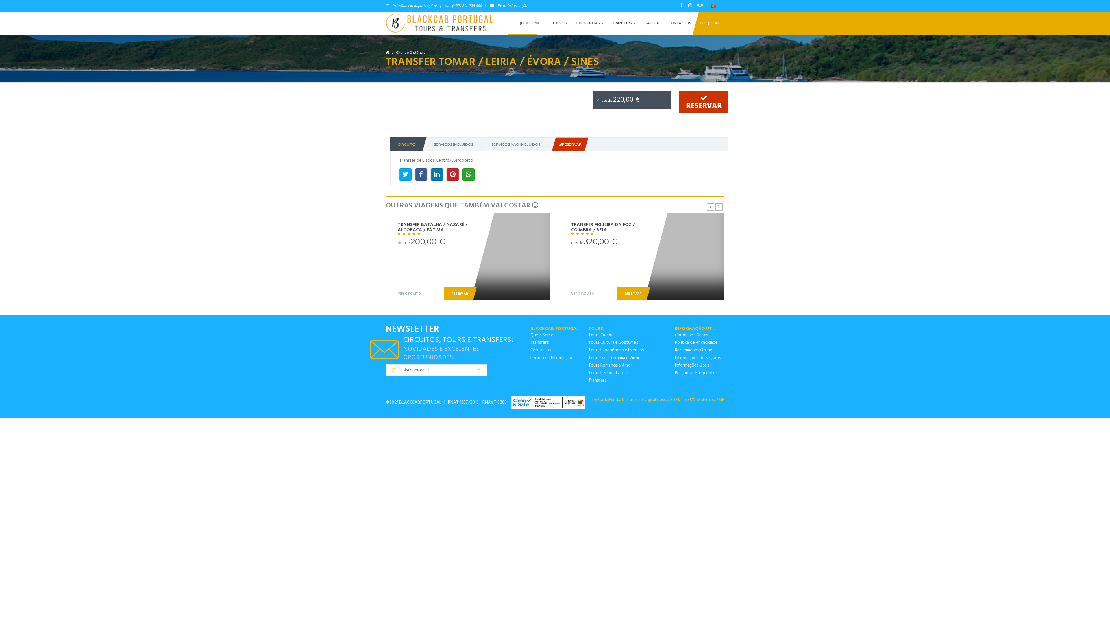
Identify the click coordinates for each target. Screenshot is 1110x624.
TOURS (558, 23)
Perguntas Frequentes (696, 372)
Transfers (539, 342)
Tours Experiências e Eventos (616, 350)
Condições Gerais (691, 335)
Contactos (540, 350)
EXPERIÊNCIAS (588, 23)
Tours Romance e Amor (610, 365)
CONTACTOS (679, 23)
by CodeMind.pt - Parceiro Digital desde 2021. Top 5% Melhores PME (658, 399)
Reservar (704, 105)
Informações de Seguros (698, 357)
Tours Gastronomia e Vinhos (615, 357)
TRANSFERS (623, 23)
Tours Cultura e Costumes (613, 342)
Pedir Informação (512, 5)
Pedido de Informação (551, 357)
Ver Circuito (409, 293)
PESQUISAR (709, 23)
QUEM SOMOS (530, 23)
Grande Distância (411, 52)
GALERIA (652, 23)
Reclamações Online (694, 350)
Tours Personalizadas (608, 372)
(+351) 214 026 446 (467, 5)
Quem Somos (543, 335)
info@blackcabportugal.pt (414, 5)
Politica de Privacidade (696, 342)
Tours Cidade (601, 335)
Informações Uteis (692, 365)
